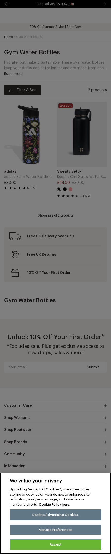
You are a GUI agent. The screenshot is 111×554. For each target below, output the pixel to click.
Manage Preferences (55, 529)
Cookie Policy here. (54, 504)
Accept (55, 544)
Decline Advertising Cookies (55, 514)
